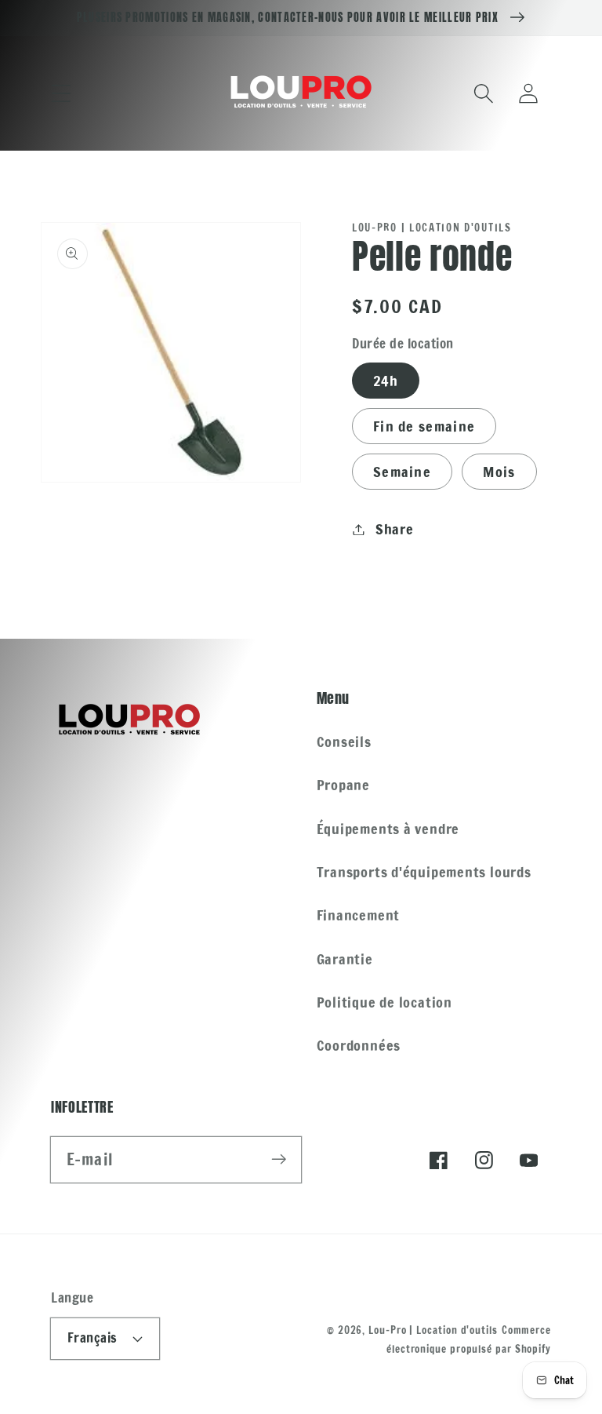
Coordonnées (359, 1045)
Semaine (402, 471)
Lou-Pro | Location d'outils (433, 1330)
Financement (359, 915)
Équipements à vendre (388, 828)
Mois (499, 471)
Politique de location (384, 1002)
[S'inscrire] (278, 1159)
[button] (60, 93)
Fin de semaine (424, 426)
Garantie (345, 959)
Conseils (344, 741)
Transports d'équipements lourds (424, 872)
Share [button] (394, 529)
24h (385, 380)
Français (92, 1337)
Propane (343, 784)
